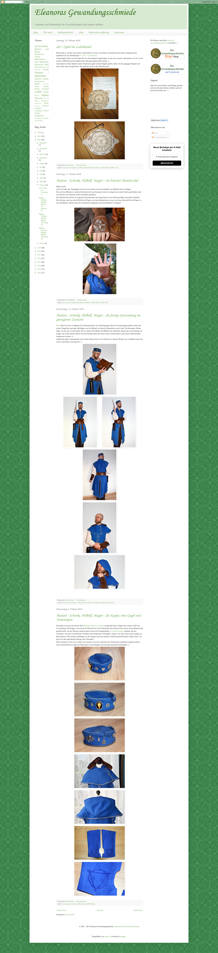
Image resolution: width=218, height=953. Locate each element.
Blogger (123, 936)
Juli (41, 167)
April (41, 178)
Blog (35, 32)
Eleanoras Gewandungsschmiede (85, 12)
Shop (81, 32)
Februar (42, 185)
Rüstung (37, 106)
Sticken (46, 111)
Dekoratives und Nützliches (42, 60)
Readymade (38, 103)
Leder (116, 168)
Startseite (100, 910)
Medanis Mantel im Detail (94, 626)
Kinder (46, 86)
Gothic (46, 79)
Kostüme (45, 89)
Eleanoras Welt (42, 64)
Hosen (37, 86)
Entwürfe (38, 67)
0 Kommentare (81, 165)
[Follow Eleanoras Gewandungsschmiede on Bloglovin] (159, 121)
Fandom (46, 70)
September (43, 158)
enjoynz (107, 936)
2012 (39, 273)
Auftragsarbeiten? (65, 32)
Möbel (37, 95)
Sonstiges (38, 108)
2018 (39, 251)
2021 (39, 136)
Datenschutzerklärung (99, 32)
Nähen (97, 603)
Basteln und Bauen (77, 168)
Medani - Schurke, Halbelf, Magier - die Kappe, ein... (44, 233)
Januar (42, 243)
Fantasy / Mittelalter (102, 168)
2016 (39, 258)
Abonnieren (167, 163)
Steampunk (39, 111)
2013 (39, 269)
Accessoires (67, 168)
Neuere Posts (61, 910)
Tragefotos (111, 603)
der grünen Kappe (116, 631)
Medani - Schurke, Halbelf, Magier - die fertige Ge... (43, 219)
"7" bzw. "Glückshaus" (89, 55)
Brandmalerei (89, 168)
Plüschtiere (45, 101)
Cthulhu (37, 57)
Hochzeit (46, 84)
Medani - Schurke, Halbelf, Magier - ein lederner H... (43, 204)
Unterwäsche (39, 118)
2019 (39, 248)
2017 (39, 255)
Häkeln (37, 84)
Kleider (37, 89)
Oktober (42, 154)
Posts (155, 133)
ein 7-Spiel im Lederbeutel (73, 47)
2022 (39, 133)
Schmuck (45, 106)
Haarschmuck (39, 81)
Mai (41, 174)
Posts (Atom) (70, 915)
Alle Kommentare (160, 137)
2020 (39, 140)
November (43, 149)
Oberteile (103, 603)
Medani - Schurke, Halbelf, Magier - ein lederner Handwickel (97, 181)
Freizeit (38, 79)
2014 (39, 266)
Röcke (46, 103)
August (42, 164)
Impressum (119, 32)
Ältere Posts (138, 910)
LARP (112, 168)
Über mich (47, 32)
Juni (41, 171)
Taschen (37, 113)
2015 (39, 262)
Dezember (43, 143)
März (41, 181)
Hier (58, 325)
